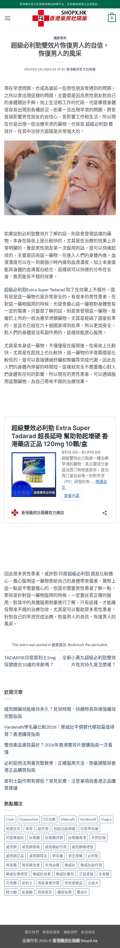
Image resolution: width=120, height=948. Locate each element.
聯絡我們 (71, 932)
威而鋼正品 (15, 855)
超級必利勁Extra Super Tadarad (34, 289)
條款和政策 (51, 932)
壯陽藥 (34, 837)
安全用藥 (75, 855)
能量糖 (27, 892)
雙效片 (82, 892)
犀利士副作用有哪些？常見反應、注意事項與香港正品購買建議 (60, 784)
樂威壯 (69, 865)
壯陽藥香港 (77, 837)
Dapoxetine (29, 819)
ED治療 (49, 819)
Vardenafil (88, 819)
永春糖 (104, 874)
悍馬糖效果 (31, 865)
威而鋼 (11, 846)
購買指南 (64, 892)
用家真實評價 (48, 883)
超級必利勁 (96, 123)
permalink (99, 644)
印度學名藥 (89, 828)
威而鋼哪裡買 (82, 846)
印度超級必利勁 (74, 573)
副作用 (43, 828)
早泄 (17, 88)
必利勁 (93, 855)
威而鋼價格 (31, 846)
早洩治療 (52, 865)
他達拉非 (13, 828)
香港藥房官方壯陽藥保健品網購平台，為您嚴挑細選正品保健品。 (60, 4)
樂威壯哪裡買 (17, 874)
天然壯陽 (98, 837)
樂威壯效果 (42, 874)
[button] (7, 18)
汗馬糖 (11, 883)
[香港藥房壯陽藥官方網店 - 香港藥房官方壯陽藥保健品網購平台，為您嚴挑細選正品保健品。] (60, 18)
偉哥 (29, 828)
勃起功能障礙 (64, 828)
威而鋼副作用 (56, 846)
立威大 (93, 883)
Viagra (106, 819)
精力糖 (11, 892)
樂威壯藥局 (65, 874)
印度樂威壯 (15, 837)
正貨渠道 (86, 874)
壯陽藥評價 (54, 837)
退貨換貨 (88, 932)
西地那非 (45, 892)
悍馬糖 (11, 865)
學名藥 (57, 855)
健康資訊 (60, 38)
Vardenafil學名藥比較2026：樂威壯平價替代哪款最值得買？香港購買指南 (59, 730)
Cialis (10, 819)
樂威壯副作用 (91, 865)
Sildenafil (68, 819)
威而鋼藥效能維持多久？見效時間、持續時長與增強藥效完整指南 (60, 712)
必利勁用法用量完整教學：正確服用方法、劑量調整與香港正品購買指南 (60, 766)
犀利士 (27, 883)
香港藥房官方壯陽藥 (80, 69)
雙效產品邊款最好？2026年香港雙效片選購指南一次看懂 (58, 748)
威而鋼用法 (38, 855)
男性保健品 (73, 883)
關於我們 (32, 932)
